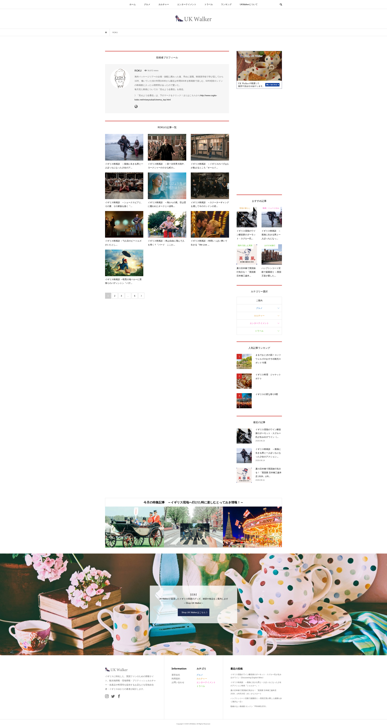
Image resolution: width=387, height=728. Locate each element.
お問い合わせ (178, 682)
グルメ (147, 4)
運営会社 (176, 675)
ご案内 (259, 300)
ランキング (226, 4)
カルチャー (163, 4)
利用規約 (176, 678)
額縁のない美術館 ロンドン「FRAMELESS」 (249, 706)
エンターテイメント (186, 4)
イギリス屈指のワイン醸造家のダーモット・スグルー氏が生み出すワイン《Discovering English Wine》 (256, 676)
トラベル (208, 4)
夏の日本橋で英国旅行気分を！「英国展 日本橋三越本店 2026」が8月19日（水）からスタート (253, 692)
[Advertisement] (259, 141)
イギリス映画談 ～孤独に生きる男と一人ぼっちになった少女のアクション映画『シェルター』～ (256, 684)
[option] (134, 527)
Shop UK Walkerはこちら (194, 612)
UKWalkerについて (249, 4)
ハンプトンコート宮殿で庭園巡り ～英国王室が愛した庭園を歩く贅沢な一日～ (256, 700)
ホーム (132, 4)
